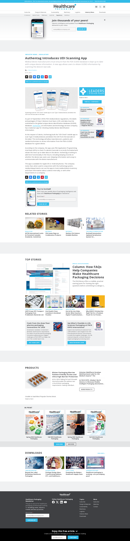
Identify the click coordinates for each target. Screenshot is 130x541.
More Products (86, 389)
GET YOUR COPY (34, 342)
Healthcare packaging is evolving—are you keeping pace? (95, 474)
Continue (73, 537)
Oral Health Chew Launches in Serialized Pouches (53, 313)
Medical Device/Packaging (81, 263)
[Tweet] (42, 76)
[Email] (30, 76)
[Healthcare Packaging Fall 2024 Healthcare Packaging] (96, 422)
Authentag (36, 126)
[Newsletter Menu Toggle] (96, 6)
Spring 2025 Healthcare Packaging (75, 438)
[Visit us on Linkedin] (61, 502)
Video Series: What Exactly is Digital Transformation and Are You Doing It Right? (74, 313)
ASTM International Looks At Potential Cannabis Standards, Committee (34, 235)
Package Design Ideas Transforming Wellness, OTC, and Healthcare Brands (53, 474)
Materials (48, 231)
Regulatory (44, 54)
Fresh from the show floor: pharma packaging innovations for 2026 (87, 134)
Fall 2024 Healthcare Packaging (96, 438)
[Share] (34, 76)
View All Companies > (92, 102)
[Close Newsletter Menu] (105, 20)
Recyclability (90, 309)
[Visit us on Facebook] (53, 502)
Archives (71, 444)
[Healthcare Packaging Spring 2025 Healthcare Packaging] (75, 422)
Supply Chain (70, 470)
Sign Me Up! (82, 29)
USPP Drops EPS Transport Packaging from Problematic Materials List (34, 313)
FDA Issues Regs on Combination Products (53, 234)
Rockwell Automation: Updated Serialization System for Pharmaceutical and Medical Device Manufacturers (93, 235)
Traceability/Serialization (94, 231)
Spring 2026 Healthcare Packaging (34, 438)
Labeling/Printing (30, 470)
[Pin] (46, 76)
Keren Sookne (32, 70)
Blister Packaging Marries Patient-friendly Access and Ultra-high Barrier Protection (65, 374)
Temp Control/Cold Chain (33, 309)
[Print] (26, 76)
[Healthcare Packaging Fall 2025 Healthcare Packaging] (54, 422)
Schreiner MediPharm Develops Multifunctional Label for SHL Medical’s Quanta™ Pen (90, 374)
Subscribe (59, 444)
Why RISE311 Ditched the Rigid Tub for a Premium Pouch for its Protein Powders (94, 313)
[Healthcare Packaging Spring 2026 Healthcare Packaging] (34, 422)
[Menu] (104, 6)
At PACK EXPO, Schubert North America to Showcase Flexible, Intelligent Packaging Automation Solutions (91, 382)
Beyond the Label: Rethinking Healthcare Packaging (33, 474)
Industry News (31, 54)
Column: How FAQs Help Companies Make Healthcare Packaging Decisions (88, 272)
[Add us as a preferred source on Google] (50, 76)
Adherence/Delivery (92, 470)
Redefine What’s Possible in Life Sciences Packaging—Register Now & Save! (86, 123)
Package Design (50, 470)
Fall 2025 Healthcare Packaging (54, 438)
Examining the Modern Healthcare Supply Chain (74, 473)
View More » (101, 453)
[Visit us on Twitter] (57, 502)
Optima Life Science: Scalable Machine (73, 234)
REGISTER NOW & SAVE (77, 342)
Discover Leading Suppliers (86, 110)
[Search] (100, 6)
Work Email (41, 196)
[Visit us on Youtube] (65, 502)
